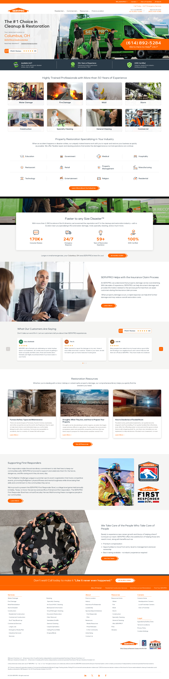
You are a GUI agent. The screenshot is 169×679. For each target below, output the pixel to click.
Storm (114, 611)
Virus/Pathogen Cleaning (55, 611)
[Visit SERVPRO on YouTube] (99, 675)
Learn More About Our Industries (84, 188)
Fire (113, 604)
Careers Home (142, 598)
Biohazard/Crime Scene (54, 608)
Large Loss (12, 626)
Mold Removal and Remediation (140, 588)
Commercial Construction (17, 617)
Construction (12, 611)
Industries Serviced (15, 633)
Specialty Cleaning (53, 601)
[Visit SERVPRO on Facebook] (106, 675)
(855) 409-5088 (154, 11)
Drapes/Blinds (51, 633)
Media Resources (92, 623)
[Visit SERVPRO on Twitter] (92, 675)
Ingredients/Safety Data (145, 621)
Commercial (71, 11)
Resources (84, 11)
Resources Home (116, 598)
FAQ (112, 626)
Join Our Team (109, 558)
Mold (114, 608)
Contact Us (89, 636)
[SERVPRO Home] (16, 11)
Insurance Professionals (93, 604)
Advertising (89, 633)
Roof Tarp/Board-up (15, 620)
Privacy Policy (141, 628)
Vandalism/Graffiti (53, 620)
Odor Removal (51, 617)
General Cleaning (52, 623)
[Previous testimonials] (8, 349)
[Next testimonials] (161, 349)
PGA (88, 617)
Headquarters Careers (145, 601)
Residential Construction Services (116, 588)
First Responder (92, 614)
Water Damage (13, 598)
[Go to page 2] (84, 363)
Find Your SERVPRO (160, 588)
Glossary (114, 630)
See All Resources (82, 444)
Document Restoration (54, 614)
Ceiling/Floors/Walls (53, 630)
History (88, 601)
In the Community (92, 630)
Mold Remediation (14, 604)
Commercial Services (14, 623)
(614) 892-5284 (135, 11)
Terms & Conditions (143, 625)
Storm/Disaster (13, 608)
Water (114, 601)
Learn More (108, 306)
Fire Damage (12, 601)
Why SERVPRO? (117, 623)
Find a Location (98, 11)
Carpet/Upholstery (53, 626)
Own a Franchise (146, 2)
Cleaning (49, 598)
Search (159, 2)
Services (11, 636)
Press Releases (91, 626)
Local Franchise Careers (146, 604)
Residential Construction (17, 614)
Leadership (89, 608)
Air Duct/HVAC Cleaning (55, 604)
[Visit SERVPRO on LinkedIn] (85, 675)
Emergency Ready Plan (16, 630)
